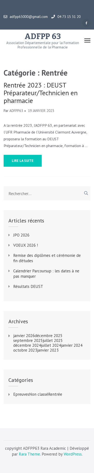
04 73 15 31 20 (69, 17)
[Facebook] (86, 23)
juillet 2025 (53, 340)
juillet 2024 (51, 345)
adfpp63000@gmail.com (29, 17)
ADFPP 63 (43, 36)
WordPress (73, 454)
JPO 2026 (21, 235)
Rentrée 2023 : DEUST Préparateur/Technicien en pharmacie (41, 92)
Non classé (38, 394)
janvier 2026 (24, 335)
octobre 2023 (25, 350)
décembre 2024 (27, 345)
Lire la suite (23, 160)
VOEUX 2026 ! (25, 245)
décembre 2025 (48, 335)
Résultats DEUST (28, 286)
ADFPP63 (16, 110)
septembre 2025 (28, 340)
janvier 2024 (71, 345)
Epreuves (21, 394)
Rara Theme (29, 454)
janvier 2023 (48, 350)
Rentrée (55, 394)
